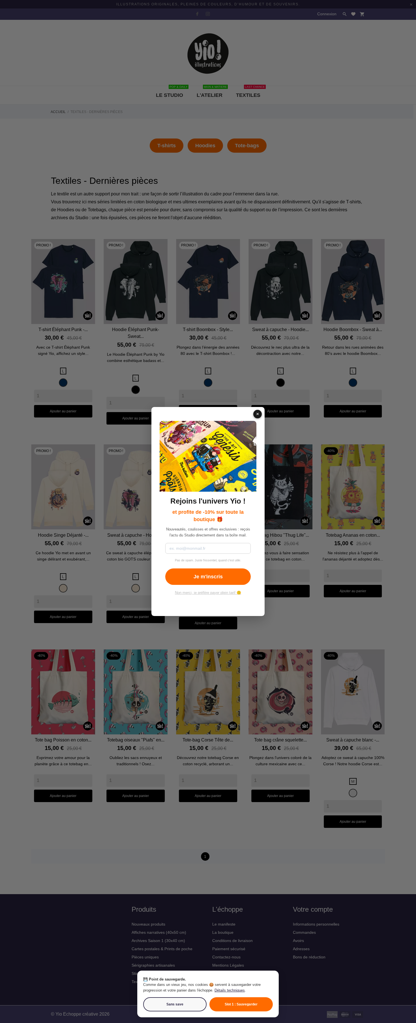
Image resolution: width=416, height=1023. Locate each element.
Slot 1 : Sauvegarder (241, 1004)
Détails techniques (230, 990)
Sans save (174, 1004)
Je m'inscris (208, 576)
